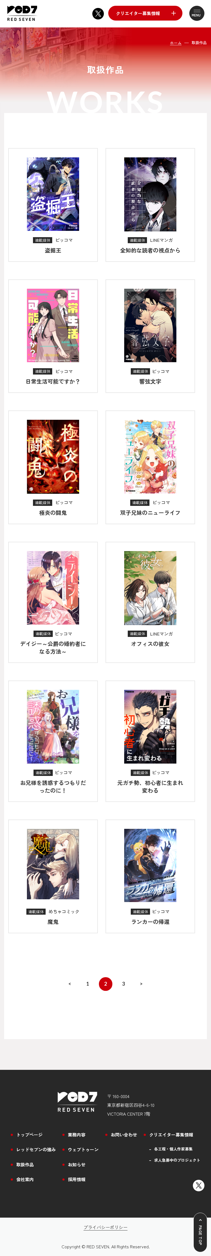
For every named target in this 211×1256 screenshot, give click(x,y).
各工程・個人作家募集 (173, 1149)
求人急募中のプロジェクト (177, 1160)
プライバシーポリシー (105, 1227)
